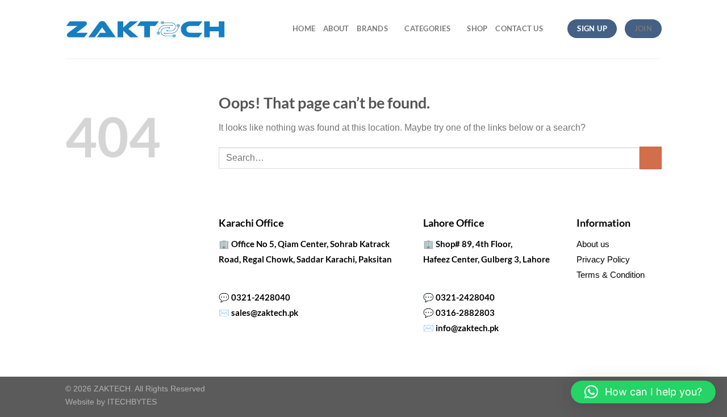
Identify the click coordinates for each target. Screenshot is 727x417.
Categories (427, 28)
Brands (372, 28)
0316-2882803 (465, 312)
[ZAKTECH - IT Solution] (145, 29)
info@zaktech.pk (467, 328)
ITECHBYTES (132, 401)
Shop (477, 28)
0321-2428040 (260, 297)
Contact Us (519, 28)
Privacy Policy (603, 259)
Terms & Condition (610, 275)
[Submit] (651, 158)
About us (592, 244)
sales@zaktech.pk (264, 312)
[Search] (555, 28)
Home (304, 28)
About (336, 28)
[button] (643, 392)
